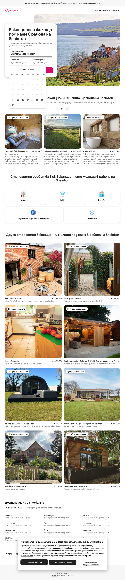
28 (32, 100)
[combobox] (31, 53)
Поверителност (58, 576)
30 (42, 100)
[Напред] (67, 109)
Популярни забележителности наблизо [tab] (43, 508)
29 (37, 100)
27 (28, 100)
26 (23, 100)
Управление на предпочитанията (91, 563)
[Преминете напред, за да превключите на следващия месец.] (42, 69)
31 (13, 105)
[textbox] (20, 62)
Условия (71, 576)
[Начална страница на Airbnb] (11, 10)
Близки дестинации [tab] (13, 508)
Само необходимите (62, 562)
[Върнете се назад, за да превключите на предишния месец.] (13, 69)
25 (18, 100)
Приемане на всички (34, 562)
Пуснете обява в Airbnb (107, 10)
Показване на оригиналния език (87, 3)
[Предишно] (58, 109)
